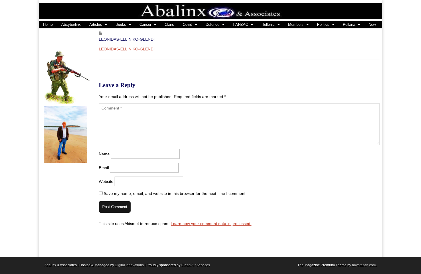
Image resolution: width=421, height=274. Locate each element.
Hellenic (268, 24)
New (372, 24)
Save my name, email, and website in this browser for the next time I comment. (175, 193)
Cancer (145, 24)
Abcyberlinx (71, 24)
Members (296, 24)
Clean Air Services (195, 265)
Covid (187, 24)
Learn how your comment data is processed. (211, 223)
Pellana (349, 24)
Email (104, 167)
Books (120, 24)
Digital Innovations (129, 265)
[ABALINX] (210, 10)
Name (104, 154)
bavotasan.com (364, 265)
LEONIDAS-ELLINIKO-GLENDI (127, 49)
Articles (95, 24)
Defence (212, 24)
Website (106, 181)
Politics (323, 24)
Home (48, 24)
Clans (169, 24)
